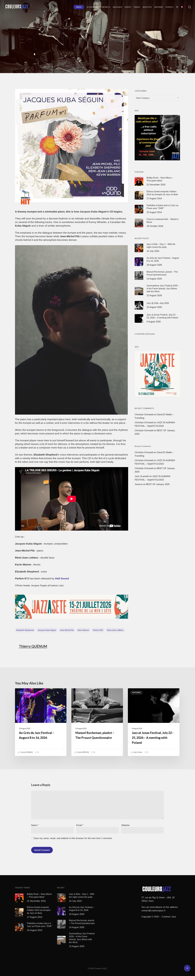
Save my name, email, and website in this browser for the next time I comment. (73, 838)
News (116, 50)
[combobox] (157, 98)
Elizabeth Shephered (25, 630)
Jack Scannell (142, 476)
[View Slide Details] (71, 607)
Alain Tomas (137, 752)
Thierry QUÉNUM (33, 646)
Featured (23, 692)
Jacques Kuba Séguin (47, 630)
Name (35, 825)
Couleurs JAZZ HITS (85, 50)
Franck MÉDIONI (83, 752)
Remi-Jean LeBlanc (115, 630)
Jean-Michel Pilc (67, 630)
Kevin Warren (83, 630)
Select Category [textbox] (143, 98)
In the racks (104, 50)
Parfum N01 (98, 630)
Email (79, 825)
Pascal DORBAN (26, 752)
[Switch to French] (181, 7)
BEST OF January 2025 (158, 484)
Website (125, 825)
